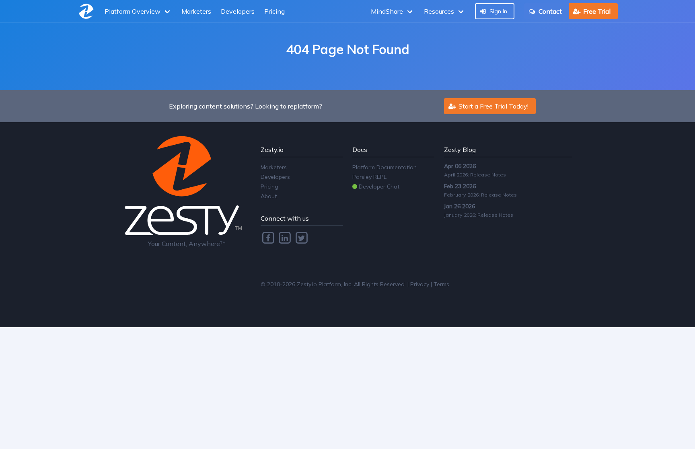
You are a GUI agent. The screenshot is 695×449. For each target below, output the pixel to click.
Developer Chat (378, 186)
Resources (439, 11)
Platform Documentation (384, 167)
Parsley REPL (369, 176)
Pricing (274, 11)
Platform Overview (132, 11)
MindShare (387, 11)
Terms (441, 284)
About (269, 196)
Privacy (419, 284)
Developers (238, 11)
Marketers (196, 11)
